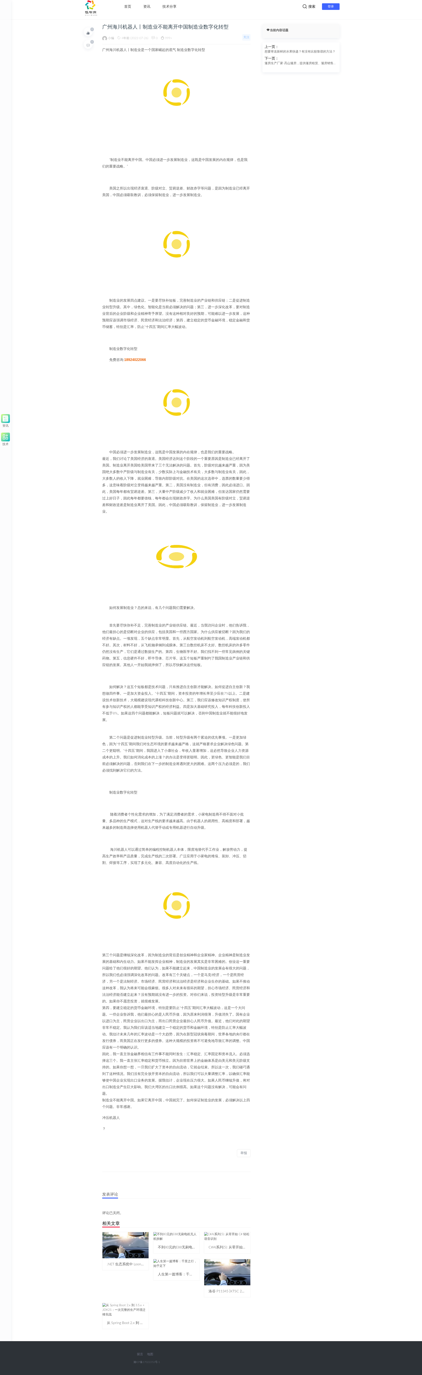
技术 (5, 443)
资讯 (146, 6)
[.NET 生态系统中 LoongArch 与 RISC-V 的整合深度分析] (125, 1245)
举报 (243, 1153)
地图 (150, 1354)
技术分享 (169, 6)
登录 (331, 6)
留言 (140, 1354)
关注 (246, 37)
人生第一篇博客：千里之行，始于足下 (188, 1274)
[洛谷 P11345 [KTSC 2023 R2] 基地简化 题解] (227, 1272)
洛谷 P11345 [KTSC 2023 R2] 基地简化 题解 (243, 1291)
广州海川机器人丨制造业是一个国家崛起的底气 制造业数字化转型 (153, 50)
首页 (127, 6)
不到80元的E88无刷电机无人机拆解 (185, 1247)
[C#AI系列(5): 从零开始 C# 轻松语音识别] (227, 1236)
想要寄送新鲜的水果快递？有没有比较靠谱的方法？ (300, 51)
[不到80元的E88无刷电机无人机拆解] (176, 1236)
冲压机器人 (111, 1118)
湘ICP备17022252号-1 (146, 1362)
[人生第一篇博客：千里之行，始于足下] (176, 1263)
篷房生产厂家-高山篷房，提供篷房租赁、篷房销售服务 (301, 64)
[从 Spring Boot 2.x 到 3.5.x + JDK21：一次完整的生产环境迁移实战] (125, 1309)
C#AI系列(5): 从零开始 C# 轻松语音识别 (239, 1247)
